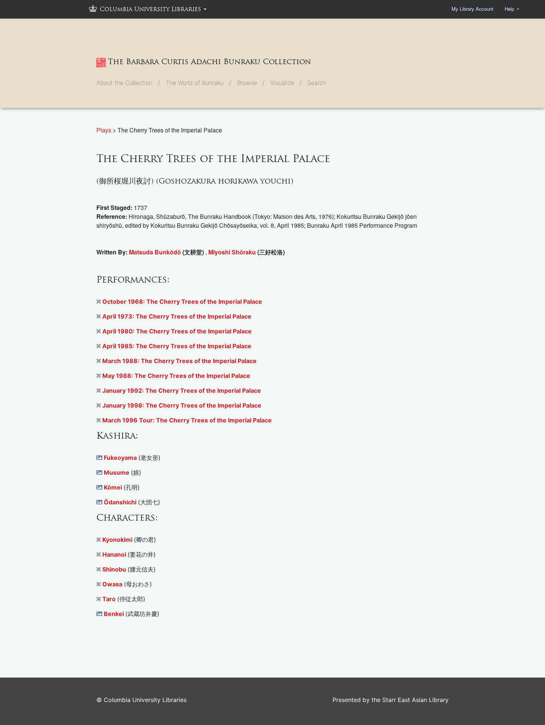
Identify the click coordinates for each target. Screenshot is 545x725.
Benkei (114, 613)
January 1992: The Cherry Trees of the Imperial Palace (181, 390)
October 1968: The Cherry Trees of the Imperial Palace (182, 301)
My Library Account (472, 8)
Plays (104, 130)
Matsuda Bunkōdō (155, 252)
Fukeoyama (121, 457)
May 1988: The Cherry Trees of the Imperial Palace (176, 375)
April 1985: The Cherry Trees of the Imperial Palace (176, 346)
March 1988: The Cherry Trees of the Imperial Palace (179, 361)
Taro (109, 599)
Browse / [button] (250, 82)
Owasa (113, 584)
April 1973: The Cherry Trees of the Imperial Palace (176, 316)
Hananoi (115, 554)
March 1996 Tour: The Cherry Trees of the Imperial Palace (187, 420)
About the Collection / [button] (128, 82)
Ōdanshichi (121, 502)
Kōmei (113, 487)
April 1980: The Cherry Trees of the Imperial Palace (177, 331)
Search (316, 82)
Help (510, 8)
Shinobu (115, 569)
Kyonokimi (118, 539)
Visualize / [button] (285, 82)
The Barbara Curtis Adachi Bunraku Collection (209, 61)
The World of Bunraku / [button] (198, 82)
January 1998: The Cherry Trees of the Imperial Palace (181, 405)
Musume (117, 472)
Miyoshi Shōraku (232, 252)
